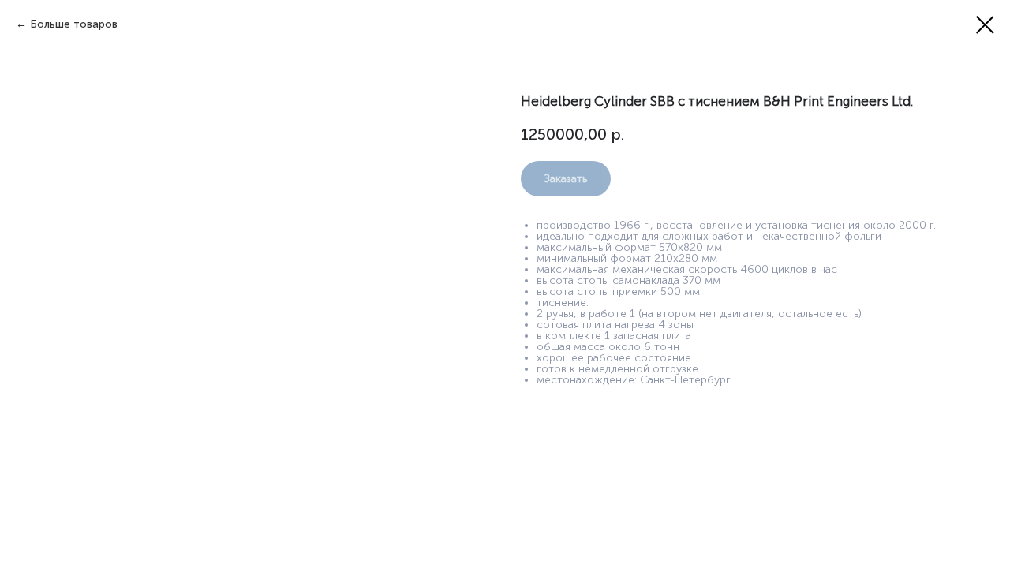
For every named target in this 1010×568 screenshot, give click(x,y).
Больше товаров (74, 24)
